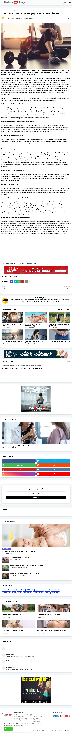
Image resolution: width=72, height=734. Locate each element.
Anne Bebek (6, 590)
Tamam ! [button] (8, 729)
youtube (54, 474)
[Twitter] (15, 281)
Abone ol (36, 497)
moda (14, 592)
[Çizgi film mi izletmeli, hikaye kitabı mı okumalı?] (5, 576)
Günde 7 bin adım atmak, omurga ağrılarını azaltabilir (27, 565)
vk (54, 469)
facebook (20, 461)
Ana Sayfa (4, 10)
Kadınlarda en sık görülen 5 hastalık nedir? (15, 446)
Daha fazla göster (64, 309)
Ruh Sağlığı (30, 590)
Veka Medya (39, 298)
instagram (20, 474)
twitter (55, 461)
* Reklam (67, 730)
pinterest (20, 469)
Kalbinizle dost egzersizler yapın (20, 557)
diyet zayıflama (57, 590)
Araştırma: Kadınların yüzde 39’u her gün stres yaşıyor (35, 342)
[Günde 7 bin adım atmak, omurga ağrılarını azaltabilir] (5, 568)
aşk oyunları (38, 590)
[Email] (26, 281)
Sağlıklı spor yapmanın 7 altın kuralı (11, 325)
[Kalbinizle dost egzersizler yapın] (5, 560)
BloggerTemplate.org (37, 730)
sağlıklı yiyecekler (38, 592)
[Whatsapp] (19, 281)
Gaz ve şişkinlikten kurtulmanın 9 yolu (59, 342)
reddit (54, 465)
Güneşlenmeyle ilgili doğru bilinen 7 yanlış (33, 325)
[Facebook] (11, 281)
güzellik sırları (6, 592)
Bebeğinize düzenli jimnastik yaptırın (18, 551)
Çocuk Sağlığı (55, 592)
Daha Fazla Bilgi (18, 725)
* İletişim (60, 730)
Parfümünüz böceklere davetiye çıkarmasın (59, 325)
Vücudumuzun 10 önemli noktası (12, 341)
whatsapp (20, 465)
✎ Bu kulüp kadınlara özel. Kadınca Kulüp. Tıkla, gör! (18, 263)
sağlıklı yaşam (13, 10)
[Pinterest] (22, 281)
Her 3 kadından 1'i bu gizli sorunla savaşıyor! (51, 630)
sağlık (19, 592)
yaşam (47, 592)
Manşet (23, 590)
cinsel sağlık (47, 590)
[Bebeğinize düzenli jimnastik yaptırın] (36, 535)
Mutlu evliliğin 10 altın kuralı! (11, 614)
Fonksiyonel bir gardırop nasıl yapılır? (49, 614)
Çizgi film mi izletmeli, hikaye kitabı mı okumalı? (24, 573)
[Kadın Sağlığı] (36, 433)
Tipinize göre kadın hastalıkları (12, 630)
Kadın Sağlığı (14, 590)
